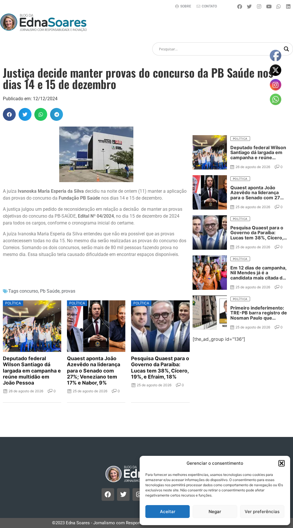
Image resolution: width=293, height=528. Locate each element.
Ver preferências (262, 511)
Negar (215, 511)
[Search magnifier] (286, 49)
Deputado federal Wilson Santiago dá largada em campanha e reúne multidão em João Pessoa (32, 370)
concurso (28, 291)
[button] (281, 463)
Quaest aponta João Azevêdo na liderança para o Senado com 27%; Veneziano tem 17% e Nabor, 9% (93, 370)
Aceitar (167, 511)
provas (68, 291)
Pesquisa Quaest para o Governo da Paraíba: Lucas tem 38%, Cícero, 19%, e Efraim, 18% (160, 367)
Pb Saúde (50, 291)
